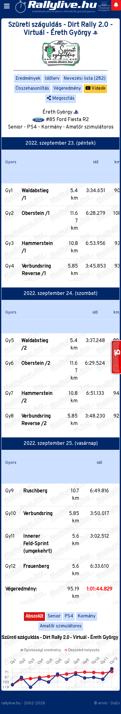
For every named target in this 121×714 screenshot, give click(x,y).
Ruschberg (35, 491)
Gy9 (9, 491)
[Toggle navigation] (7, 6)
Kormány (87, 616)
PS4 (69, 616)
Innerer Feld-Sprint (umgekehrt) (37, 543)
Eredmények (28, 79)
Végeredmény (67, 89)
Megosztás (62, 99)
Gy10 (10, 514)
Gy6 (9, 363)
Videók (98, 89)
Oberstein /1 (36, 213)
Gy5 (9, 341)
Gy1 (9, 191)
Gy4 (9, 266)
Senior (54, 616)
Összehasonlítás (32, 89)
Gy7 (9, 394)
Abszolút (34, 616)
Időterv (52, 79)
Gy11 (10, 536)
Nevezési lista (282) (84, 79)
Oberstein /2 (35, 363)
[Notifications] (116, 5)
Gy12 (10, 566)
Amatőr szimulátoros (61, 626)
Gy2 (9, 213)
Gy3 (9, 244)
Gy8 (9, 416)
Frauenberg (36, 566)
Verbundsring (37, 514)
